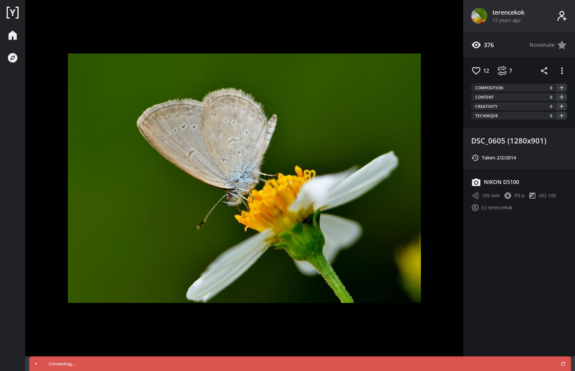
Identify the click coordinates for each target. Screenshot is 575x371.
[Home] (13, 13)
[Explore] (13, 58)
